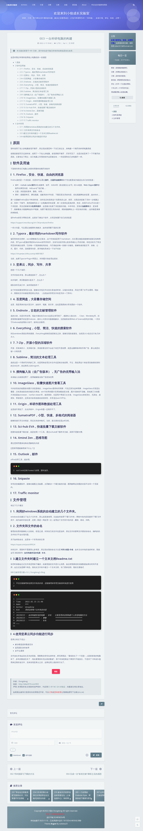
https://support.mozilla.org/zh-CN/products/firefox (32, 222)
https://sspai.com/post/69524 (23, 544)
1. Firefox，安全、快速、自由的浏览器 (36, 69)
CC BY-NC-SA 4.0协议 (56, 687)
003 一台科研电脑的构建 (56, 38)
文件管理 (116, 118)
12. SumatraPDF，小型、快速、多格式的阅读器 (41, 104)
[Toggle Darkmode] (137, 824)
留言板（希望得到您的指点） (121, 80)
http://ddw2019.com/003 (29, 684)
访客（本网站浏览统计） (119, 72)
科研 (72, 43)
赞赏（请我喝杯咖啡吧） (119, 68)
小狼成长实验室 (11, 5)
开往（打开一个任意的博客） (121, 84)
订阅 (51, 692)
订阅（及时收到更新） (119, 76)
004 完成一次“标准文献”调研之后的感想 (84, 774)
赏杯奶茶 (57, 692)
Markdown (17, 755)
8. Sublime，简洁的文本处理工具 (34, 91)
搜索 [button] (123, 97)
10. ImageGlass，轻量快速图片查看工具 (38, 98)
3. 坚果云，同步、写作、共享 (33, 75)
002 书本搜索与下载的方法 (22, 774)
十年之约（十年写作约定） (120, 88)
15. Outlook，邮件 (29, 114)
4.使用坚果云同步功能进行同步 (33, 136)
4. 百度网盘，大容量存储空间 (33, 78)
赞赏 (56, 671)
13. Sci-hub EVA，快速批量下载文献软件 (38, 107)
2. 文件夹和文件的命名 (30, 130)
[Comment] (137, 819)
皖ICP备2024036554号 (56, 817)
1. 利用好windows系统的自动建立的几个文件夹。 (41, 127)
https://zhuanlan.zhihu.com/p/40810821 (27, 253)
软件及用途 (117, 115)
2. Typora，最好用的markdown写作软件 (37, 72)
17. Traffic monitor (29, 120)
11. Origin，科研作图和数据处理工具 (36, 101)
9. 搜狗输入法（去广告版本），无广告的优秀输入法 (41, 94)
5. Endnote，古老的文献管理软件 (34, 82)
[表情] (87, 755)
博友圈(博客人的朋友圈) (119, 92)
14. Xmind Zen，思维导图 (32, 111)
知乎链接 (57, 248)
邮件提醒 (29, 755)
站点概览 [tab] (128, 106)
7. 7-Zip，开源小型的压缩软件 (33, 88)
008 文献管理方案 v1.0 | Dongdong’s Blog (28, 572)
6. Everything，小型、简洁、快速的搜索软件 (39, 85)
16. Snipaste (26, 117)
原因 (115, 111)
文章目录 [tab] (116, 106)
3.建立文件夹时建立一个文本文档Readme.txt (39, 133)
